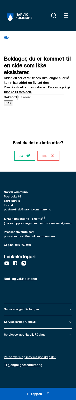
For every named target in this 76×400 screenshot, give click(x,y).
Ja (21, 156)
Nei (44, 156)
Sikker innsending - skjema (23, 219)
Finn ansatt (43, 14)
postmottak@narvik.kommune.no (27, 209)
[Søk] (53, 15)
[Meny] (65, 15)
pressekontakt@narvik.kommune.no (29, 236)
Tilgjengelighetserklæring (23, 365)
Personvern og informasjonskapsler (30, 357)
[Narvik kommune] (20, 17)
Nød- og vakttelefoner (20, 279)
